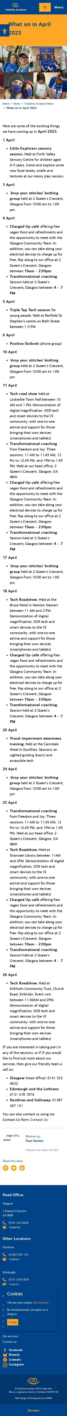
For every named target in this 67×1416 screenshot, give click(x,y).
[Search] (45, 7)
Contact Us (39, 1120)
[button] (4, 30)
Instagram (16, 1364)
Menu (58, 7)
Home (6, 103)
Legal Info (47, 1388)
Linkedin (15, 1359)
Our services (10, 1336)
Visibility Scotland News (38, 103)
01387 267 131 (19, 1254)
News (17, 103)
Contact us (9, 1341)
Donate (33, 1410)
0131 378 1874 (19, 1279)
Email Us (14, 1227)
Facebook (16, 1350)
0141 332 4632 (19, 1223)
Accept (13, 1322)
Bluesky (14, 1354)
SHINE (49, 1398)
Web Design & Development (28, 1398)
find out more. (41, 1302)
